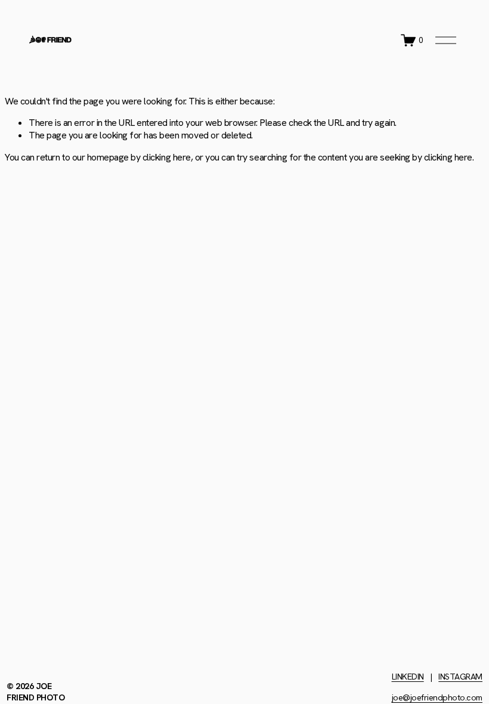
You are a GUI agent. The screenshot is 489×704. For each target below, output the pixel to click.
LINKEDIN (408, 676)
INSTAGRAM (460, 676)
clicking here (167, 157)
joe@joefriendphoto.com (437, 697)
